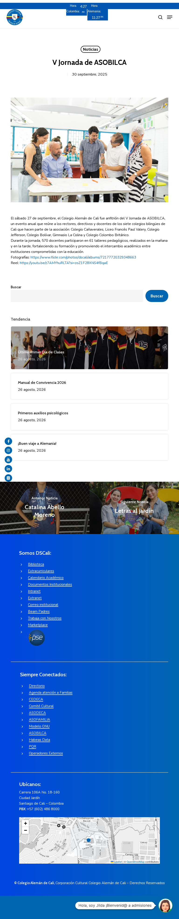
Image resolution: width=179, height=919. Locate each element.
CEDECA (36, 699)
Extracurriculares (41, 571)
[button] (169, 17)
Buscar (16, 287)
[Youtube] (8, 459)
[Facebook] (8, 441)
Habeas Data (39, 739)
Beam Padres (39, 611)
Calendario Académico (46, 577)
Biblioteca (36, 564)
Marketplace (38, 625)
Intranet (34, 591)
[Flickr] (8, 478)
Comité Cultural (41, 706)
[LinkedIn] (8, 468)
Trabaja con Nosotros (45, 618)
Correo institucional (43, 604)
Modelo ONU (39, 726)
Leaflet (118, 861)
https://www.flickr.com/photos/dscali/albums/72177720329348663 (83, 257)
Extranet (35, 598)
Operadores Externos (46, 753)
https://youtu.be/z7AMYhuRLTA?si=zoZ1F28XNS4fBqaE (64, 263)
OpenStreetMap (136, 861)
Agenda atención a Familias (50, 692)
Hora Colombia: (73, 8)
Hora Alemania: (94, 8)
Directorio (37, 685)
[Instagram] (8, 450)
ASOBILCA (37, 733)
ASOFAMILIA (39, 719)
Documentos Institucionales (50, 584)
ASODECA (37, 712)
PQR (32, 746)
